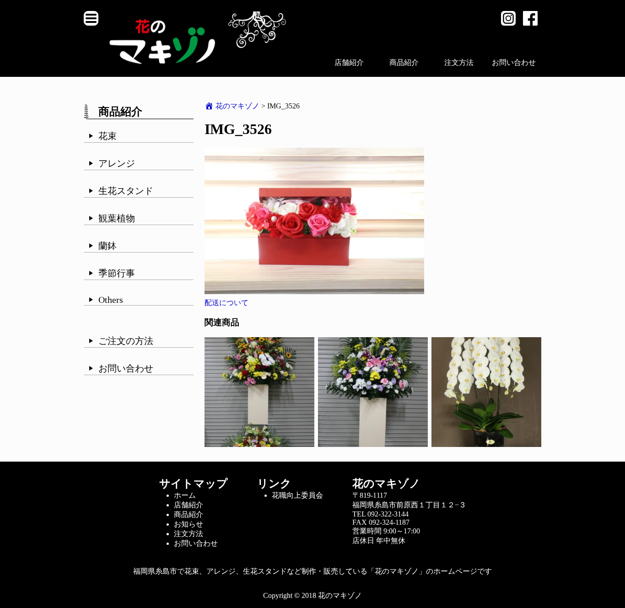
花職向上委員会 (297, 495)
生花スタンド (125, 191)
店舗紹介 (349, 62)
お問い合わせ (514, 62)
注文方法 (459, 62)
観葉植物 (116, 218)
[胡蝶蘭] (486, 443)
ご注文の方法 (125, 341)
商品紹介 (404, 62)
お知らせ (188, 524)
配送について (226, 303)
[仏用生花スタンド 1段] (373, 443)
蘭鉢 (107, 246)
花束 (107, 136)
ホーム (185, 495)
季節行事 (116, 273)
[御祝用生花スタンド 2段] (259, 443)
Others (110, 300)
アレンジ (116, 163)
